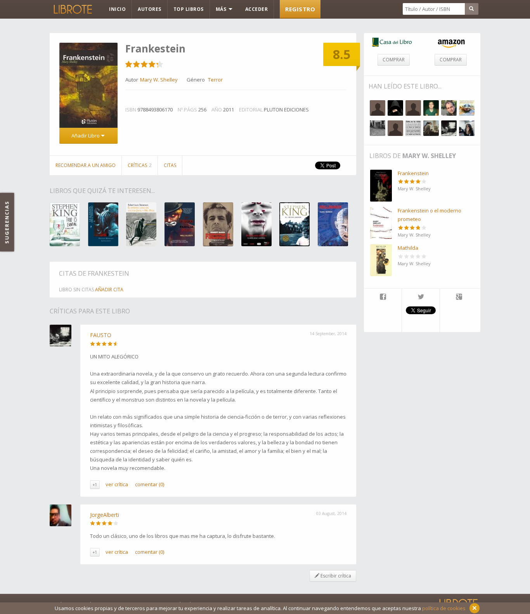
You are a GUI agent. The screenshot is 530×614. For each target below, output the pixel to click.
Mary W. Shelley (429, 155)
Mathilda (408, 247)
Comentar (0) (149, 484)
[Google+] (459, 297)
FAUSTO (100, 335)
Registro (300, 9)
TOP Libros (188, 9)
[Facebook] (383, 297)
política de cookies (444, 608)
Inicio (117, 9)
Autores (149, 9)
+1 (95, 484)
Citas (170, 165)
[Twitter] (421, 297)
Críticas (140, 165)
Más (222, 9)
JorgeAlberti (104, 514)
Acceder (256, 9)
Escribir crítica (335, 575)
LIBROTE (72, 9)
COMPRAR (394, 59)
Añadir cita (109, 289)
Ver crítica (117, 484)
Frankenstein (413, 173)
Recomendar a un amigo (85, 165)
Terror (215, 79)
